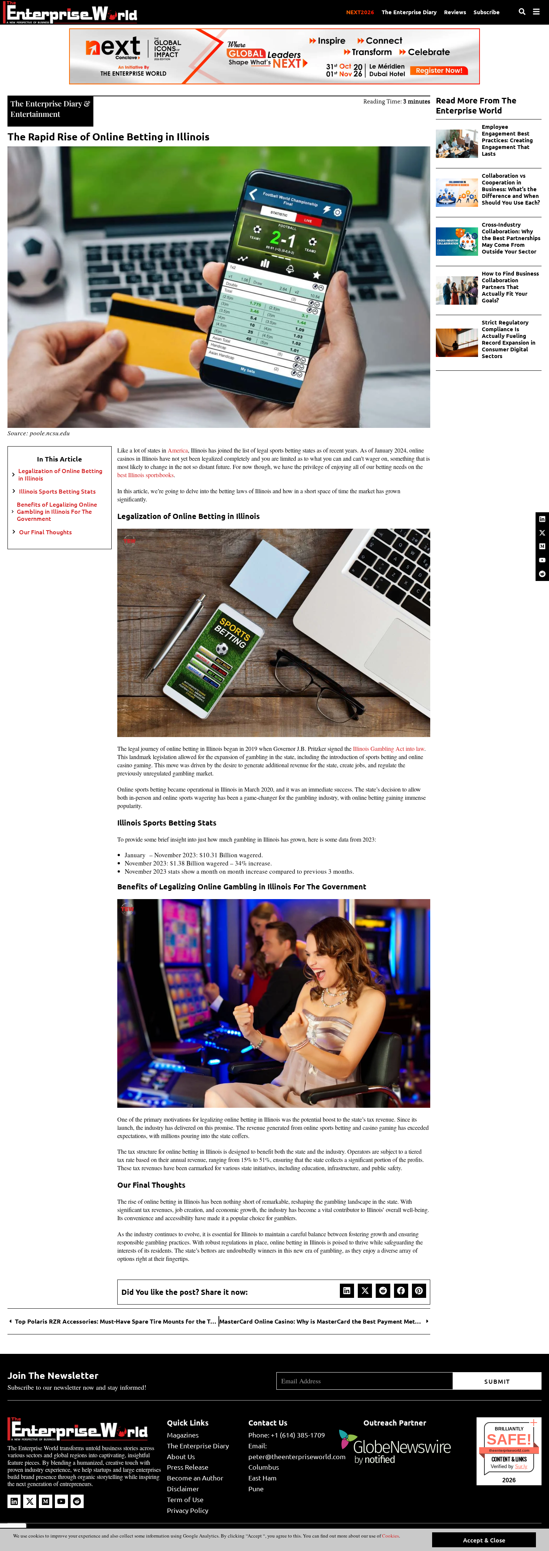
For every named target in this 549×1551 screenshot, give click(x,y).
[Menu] (536, 11)
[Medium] (542, 546)
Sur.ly (521, 1466)
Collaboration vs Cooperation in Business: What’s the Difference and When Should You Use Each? (511, 189)
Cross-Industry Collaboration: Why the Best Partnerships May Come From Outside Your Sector (511, 238)
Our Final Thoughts (45, 531)
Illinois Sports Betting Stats (57, 491)
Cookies (390, 1535)
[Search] (522, 11)
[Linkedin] (542, 519)
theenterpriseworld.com (509, 1450)
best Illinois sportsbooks (145, 475)
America (178, 450)
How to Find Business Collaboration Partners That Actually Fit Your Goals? (510, 287)
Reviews (455, 12)
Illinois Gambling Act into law (388, 748)
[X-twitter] (542, 533)
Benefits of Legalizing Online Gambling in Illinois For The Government (57, 511)
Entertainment (35, 114)
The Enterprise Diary (409, 12)
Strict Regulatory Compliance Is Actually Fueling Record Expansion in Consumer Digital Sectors (509, 339)
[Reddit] (542, 574)
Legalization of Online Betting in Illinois (60, 474)
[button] (347, 1291)
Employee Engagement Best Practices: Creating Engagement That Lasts (507, 140)
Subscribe (487, 12)
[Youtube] (542, 560)
